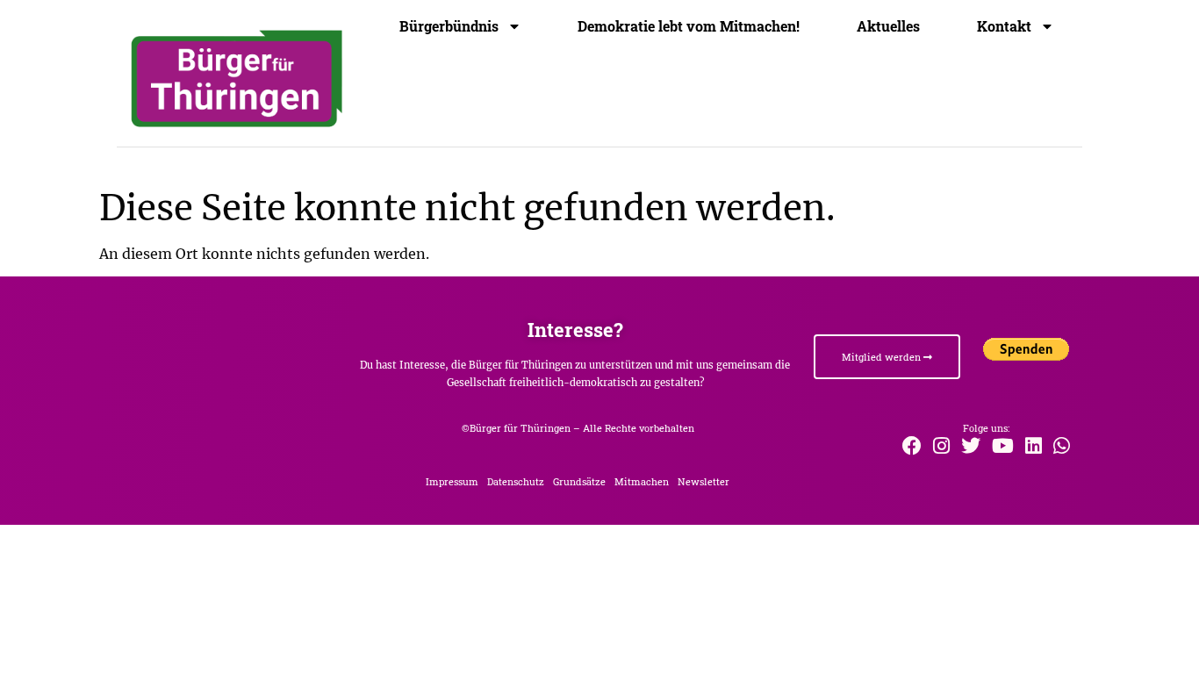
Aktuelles (888, 26)
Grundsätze (579, 481)
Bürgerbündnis (449, 26)
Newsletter (703, 481)
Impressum (452, 481)
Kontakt (1004, 26)
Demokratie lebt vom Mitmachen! (689, 26)
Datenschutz (515, 481)
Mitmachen (641, 481)
